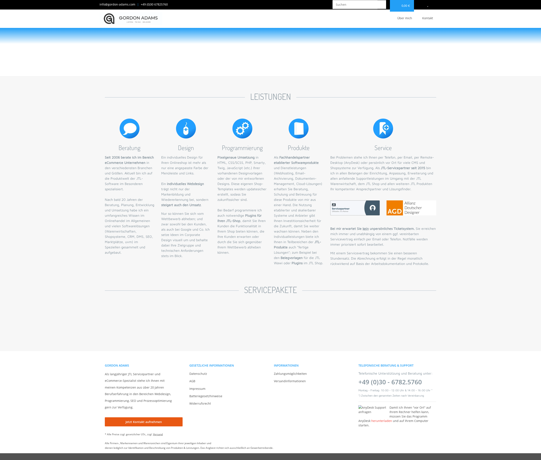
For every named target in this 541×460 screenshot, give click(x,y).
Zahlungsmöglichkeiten (290, 374)
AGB (192, 381)
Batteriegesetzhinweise (205, 396)
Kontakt (427, 18)
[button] (436, 4)
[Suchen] (381, 4)
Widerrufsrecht (200, 403)
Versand (158, 434)
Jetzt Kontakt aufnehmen (144, 422)
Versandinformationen (290, 381)
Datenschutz (198, 374)
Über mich (404, 18)
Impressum (197, 389)
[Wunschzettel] (428, 4)
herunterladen (381, 421)
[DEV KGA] (131, 18)
